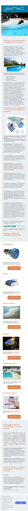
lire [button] (7, 509)
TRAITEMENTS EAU (9, 9)
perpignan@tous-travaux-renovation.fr (12, 105)
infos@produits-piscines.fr (10, 223)
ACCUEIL (7, 7)
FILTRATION (18, 8)
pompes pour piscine (14, 159)
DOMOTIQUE (14, 7)
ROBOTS (22, 7)
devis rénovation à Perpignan (10, 95)
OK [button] (20, 502)
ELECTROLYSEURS (9, 8)
